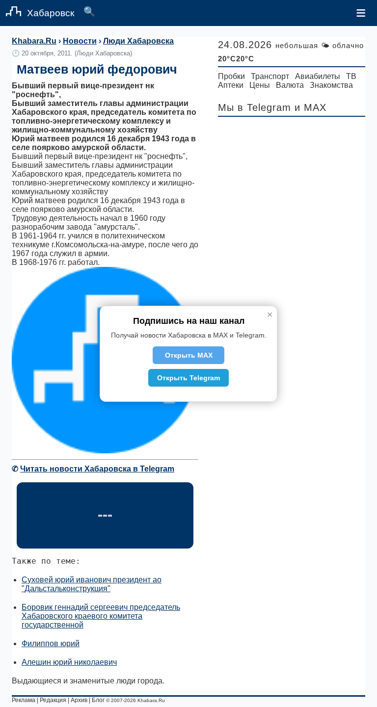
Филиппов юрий (51, 643)
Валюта (290, 85)
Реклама (23, 700)
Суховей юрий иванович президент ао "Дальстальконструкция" (92, 584)
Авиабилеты (317, 76)
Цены (259, 85)
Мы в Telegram (254, 107)
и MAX (310, 107)
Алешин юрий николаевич (69, 662)
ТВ (351, 76)
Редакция (53, 700)
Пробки (231, 76)
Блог (98, 700)
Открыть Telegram (188, 378)
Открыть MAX (189, 355)
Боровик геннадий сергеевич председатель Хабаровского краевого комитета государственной (101, 616)
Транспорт (270, 76)
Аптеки (230, 85)
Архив (79, 700)
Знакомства (331, 85)
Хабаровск (50, 13)
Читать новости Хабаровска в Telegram (97, 469)
